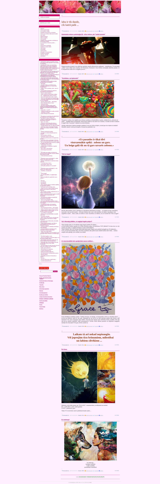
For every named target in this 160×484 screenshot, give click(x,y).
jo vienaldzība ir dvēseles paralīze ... (48, 42)
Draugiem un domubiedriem (46, 52)
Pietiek (40, 304)
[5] (85, 476)
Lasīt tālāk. (117, 73)
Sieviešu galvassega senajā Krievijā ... (48, 259)
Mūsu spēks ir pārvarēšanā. (46, 148)
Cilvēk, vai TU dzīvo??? (46, 247)
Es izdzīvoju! (43, 182)
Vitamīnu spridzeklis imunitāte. (47, 131)
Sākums (42, 28)
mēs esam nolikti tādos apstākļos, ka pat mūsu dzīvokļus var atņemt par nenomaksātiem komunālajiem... (49, 201)
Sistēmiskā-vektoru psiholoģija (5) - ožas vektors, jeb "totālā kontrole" (48, 169)
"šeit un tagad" (44, 173)
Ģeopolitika (43, 49)
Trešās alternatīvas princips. (46, 155)
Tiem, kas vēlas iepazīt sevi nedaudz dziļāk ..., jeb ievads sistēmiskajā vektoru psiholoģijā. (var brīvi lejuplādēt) (49, 99)
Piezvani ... (43, 258)
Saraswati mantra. (44, 104)
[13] (97, 476)
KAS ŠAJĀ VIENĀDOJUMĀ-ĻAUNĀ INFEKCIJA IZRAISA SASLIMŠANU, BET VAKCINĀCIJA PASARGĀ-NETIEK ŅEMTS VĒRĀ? (48, 107)
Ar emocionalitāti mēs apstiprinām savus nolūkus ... (78, 241)
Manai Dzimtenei (44, 36)
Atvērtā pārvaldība (43, 300)
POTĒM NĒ (41, 282)
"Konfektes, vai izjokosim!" (46, 170)
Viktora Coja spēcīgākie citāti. (47, 199)
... (41, 114)
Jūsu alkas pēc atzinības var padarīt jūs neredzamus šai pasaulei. (48, 198)
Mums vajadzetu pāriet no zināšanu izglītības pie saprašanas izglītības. (49, 185)
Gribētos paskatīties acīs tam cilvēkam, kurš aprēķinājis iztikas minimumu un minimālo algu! (49, 233)
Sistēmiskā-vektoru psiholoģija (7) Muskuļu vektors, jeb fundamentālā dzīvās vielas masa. (49, 141)
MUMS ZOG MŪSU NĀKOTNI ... (47, 251)
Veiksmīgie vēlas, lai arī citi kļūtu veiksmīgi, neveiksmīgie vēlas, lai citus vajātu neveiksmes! (49, 243)
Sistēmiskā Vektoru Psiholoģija (46, 280)
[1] (79, 476)
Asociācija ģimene (43, 292)
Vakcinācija (43, 48)
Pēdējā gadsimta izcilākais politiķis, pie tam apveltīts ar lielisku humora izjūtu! (49, 211)
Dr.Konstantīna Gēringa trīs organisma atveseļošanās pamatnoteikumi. (48, 91)
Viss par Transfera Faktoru (45, 275)
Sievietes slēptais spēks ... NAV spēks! (49, 101)
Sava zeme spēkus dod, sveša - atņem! (49, 96)
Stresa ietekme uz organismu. (47, 249)
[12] (95, 476)
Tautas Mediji (42, 306)
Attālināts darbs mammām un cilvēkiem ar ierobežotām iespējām (49, 41)
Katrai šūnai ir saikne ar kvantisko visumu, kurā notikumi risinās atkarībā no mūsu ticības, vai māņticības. (49, 62)
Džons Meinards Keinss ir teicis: (47, 102)
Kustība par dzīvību (43, 294)
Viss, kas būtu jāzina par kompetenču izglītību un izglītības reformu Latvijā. (49, 143)
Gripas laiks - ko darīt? (45, 109)
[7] (87, 476)
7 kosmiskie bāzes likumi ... (46, 163)
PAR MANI (43, 83)
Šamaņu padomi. (44, 254)
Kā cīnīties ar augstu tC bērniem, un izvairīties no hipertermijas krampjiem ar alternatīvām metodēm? (48, 119)
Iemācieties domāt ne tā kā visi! (47, 136)
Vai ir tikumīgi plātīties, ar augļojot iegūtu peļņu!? (77, 221)
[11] (93, 476)
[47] (103, 476)
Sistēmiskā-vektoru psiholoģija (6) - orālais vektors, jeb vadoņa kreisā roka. (49, 159)
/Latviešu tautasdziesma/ (46, 250)
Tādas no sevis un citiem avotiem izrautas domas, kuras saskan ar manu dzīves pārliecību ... (49, 189)
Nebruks (41, 290)
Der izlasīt (43, 35)
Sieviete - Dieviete (44, 54)
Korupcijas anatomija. (45, 216)
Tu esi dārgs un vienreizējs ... (47, 212)
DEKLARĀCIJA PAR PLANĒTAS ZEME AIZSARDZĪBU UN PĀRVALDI (48, 82)
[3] (82, 476)
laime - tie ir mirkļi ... (45, 121)
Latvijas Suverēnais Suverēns (45, 296)
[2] (81, 476)
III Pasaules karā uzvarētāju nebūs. (48, 187)
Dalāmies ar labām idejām (46, 46)
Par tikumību (43, 39)
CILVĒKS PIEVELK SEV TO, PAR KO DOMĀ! (50, 125)
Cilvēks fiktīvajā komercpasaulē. (47, 113)
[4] (83, 476)
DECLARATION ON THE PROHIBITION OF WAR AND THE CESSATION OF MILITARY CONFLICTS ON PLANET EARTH (49, 72)
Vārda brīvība (43, 50)
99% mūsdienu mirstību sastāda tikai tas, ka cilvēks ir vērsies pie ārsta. (49, 192)
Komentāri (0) (66, 31)
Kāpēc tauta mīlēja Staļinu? (46, 231)
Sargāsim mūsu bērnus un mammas (48, 32)
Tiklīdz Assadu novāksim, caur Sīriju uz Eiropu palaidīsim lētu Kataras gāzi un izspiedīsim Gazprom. (48, 224)
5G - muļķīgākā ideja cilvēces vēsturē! (48, 95)
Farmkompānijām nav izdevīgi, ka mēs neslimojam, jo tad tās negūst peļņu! (48, 229)
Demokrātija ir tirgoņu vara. (46, 164)
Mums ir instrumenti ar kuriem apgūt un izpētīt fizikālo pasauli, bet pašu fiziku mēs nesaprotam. (49, 194)
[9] (90, 476)
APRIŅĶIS (41, 302)
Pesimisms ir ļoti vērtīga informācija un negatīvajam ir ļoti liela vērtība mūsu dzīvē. (48, 124)
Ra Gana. (43, 180)
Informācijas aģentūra (44, 288)
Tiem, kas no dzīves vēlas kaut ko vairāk (49, 33)
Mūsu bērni (41, 286)
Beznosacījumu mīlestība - (46, 135)
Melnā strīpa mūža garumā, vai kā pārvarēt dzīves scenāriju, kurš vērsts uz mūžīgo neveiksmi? (49, 218)
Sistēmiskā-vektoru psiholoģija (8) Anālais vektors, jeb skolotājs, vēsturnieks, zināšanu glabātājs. (49, 127)
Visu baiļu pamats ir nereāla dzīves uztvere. (50, 253)
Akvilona (41, 308)
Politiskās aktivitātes (45, 53)
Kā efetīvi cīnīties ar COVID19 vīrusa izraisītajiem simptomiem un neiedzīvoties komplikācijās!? (48, 85)
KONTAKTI (43, 56)
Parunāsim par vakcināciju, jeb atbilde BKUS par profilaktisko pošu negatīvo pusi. (49, 117)
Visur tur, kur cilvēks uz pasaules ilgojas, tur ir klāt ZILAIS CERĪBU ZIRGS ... (49, 238)
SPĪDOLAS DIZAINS (45, 17)
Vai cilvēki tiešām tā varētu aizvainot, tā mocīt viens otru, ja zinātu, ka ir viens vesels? (49, 246)
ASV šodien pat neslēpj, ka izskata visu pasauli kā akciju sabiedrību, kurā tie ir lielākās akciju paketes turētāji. (49, 153)
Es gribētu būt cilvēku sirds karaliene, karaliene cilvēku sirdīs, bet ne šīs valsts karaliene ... (48, 205)
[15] (101, 476)
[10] (92, 476)
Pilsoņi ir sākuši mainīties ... (46, 92)
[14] (99, 476)
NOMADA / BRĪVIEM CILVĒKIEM (46, 298)
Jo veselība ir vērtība (45, 31)
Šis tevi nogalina (44, 37)
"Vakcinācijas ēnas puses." (46, 144)
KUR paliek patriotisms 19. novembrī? (48, 165)
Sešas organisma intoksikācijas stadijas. (49, 94)
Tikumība (41, 284)
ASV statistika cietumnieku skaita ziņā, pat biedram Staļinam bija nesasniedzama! (49, 240)
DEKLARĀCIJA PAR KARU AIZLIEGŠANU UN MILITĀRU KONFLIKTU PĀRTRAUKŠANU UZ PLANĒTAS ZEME (49, 79)
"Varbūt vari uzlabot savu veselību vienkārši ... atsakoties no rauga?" (49, 112)
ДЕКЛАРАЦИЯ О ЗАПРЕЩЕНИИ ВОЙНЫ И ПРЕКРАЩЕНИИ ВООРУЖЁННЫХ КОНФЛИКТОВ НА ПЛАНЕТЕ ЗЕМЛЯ (49, 75)
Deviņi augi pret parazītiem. (46, 149)
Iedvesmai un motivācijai (46, 45)
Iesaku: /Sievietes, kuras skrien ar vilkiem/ (49, 208)
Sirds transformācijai (45, 29)
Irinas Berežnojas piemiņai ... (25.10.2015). (49, 207)
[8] (88, 476)
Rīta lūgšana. (43, 183)
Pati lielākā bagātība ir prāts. (46, 236)
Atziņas (42, 44)
